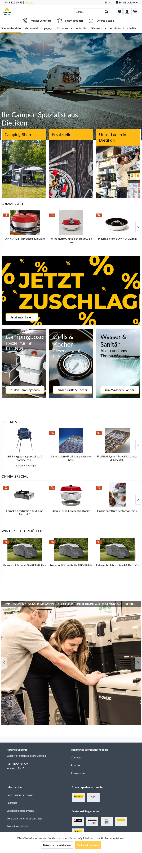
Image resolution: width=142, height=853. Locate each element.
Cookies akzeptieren (88, 844)
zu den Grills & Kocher (72, 390)
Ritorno (75, 765)
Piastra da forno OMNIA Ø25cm (117, 238)
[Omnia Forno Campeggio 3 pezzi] (71, 494)
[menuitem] (92, 11)
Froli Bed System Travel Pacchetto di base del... (117, 458)
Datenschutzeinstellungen (57, 845)
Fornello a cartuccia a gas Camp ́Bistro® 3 (24, 512)
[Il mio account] (126, 11)
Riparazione (78, 773)
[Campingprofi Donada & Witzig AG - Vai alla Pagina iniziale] (7, 11)
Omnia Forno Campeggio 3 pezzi (71, 510)
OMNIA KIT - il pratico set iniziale (25, 238)
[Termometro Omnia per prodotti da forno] (71, 222)
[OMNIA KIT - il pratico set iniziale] (24, 222)
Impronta (12, 802)
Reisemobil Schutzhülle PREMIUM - (24, 565)
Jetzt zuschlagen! (22, 317)
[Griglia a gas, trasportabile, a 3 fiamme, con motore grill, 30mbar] (24, 440)
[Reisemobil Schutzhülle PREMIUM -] (24, 549)
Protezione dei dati (17, 826)
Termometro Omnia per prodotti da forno (71, 240)
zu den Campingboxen (25, 390)
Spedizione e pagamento (20, 810)
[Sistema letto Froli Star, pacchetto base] (71, 440)
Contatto (76, 757)
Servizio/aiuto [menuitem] (126, 2)
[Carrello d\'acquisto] (134, 11)
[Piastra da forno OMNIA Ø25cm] (117, 222)
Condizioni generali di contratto (24, 818)
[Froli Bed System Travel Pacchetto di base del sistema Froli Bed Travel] (117, 440)
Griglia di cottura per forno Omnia (117, 510)
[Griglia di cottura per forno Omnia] (117, 494)
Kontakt (29, 2)
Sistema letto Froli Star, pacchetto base (71, 458)
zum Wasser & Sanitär (119, 390)
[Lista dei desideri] (119, 11)
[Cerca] (106, 11)
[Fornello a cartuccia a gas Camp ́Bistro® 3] (24, 494)
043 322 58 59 (17, 764)
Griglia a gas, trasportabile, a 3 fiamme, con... (24, 458)
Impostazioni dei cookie (20, 794)
